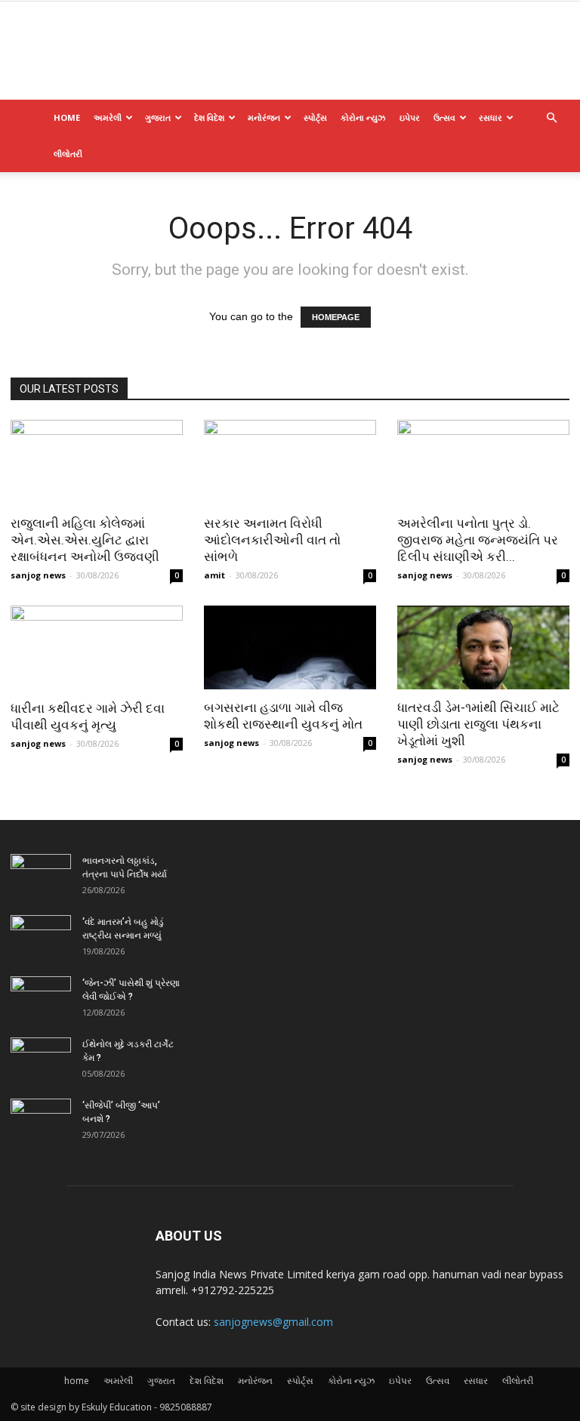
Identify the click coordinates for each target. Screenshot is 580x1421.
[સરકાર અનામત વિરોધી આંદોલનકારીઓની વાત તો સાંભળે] (290, 462)
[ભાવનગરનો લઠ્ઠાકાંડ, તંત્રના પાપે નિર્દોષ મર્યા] (41, 875)
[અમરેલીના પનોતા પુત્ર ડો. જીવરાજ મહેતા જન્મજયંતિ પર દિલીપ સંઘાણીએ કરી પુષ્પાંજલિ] (483, 462)
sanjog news (38, 575)
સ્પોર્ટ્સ (315, 117)
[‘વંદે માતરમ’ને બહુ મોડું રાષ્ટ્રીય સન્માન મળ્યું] (41, 936)
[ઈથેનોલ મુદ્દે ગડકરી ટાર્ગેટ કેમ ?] (41, 1058)
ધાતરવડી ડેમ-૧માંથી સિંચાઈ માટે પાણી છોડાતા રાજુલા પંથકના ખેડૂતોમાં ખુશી (478, 724)
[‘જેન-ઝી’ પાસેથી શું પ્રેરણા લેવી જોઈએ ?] (41, 997)
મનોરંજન (264, 117)
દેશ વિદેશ (209, 117)
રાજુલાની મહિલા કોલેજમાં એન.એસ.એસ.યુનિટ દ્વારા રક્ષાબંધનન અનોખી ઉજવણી (85, 540)
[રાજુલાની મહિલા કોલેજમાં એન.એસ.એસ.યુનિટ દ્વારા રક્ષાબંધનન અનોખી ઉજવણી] (97, 462)
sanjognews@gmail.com (273, 1322)
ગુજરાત (158, 117)
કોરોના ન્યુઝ (363, 117)
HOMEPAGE (335, 317)
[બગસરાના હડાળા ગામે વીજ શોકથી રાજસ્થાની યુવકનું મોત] (290, 648)
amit (214, 575)
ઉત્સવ (444, 117)
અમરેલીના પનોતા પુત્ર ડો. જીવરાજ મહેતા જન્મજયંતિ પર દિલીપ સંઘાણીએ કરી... (477, 540)
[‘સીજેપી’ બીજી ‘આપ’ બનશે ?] (41, 1120)
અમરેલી (108, 117)
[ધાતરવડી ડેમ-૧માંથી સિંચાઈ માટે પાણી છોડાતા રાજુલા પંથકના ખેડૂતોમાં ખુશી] (483, 648)
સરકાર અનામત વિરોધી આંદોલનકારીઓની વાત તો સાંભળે (272, 540)
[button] (551, 118)
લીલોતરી (68, 153)
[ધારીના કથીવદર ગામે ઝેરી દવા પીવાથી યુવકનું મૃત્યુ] (97, 648)
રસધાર (490, 117)
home (67, 117)
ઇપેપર (410, 117)
